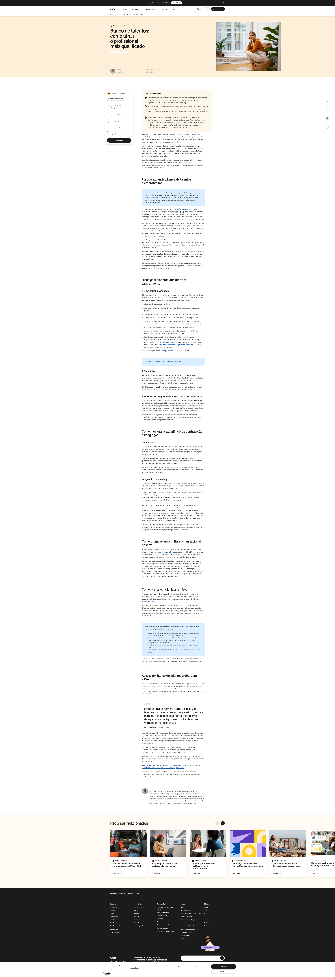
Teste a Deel (119, 140)
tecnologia (150, 602)
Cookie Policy (135, 968)
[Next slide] (223, 823)
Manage (222, 971)
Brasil (194, 134)
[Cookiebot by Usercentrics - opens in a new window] (107, 973)
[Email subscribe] (222, 958)
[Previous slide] (217, 823)
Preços (174, 9)
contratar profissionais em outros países (184, 209)
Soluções (124, 9)
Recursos (164, 9)
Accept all (223, 966)
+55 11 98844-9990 (176, 2)
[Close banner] (224, 3)
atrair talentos (170, 552)
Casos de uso (136, 9)
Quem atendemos (150, 9)
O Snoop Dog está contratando (210, 947)
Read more (117, 873)
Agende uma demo (218, 9)
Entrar (206, 9)
